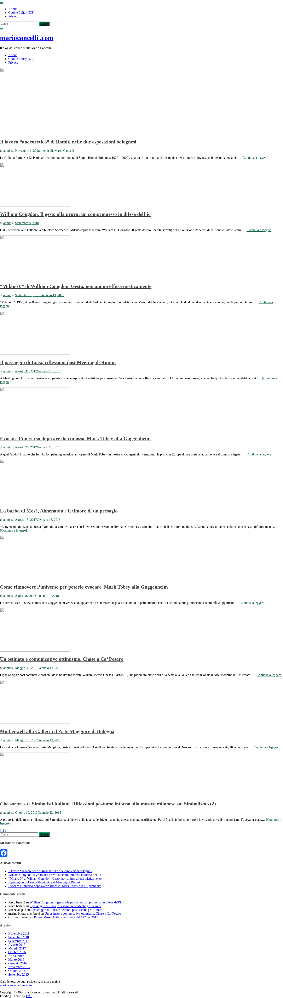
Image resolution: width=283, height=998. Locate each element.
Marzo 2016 (16, 959)
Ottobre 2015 (17, 971)
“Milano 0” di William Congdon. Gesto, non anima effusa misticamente (75, 286)
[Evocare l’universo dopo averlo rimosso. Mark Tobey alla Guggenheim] (35, 429)
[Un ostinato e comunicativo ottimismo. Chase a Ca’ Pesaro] (35, 650)
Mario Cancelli (64, 150)
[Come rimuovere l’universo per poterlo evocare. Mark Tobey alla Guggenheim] (35, 578)
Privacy (13, 16)
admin (7, 150)
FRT (29, 996)
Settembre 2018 (18, 937)
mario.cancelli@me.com (16, 985)
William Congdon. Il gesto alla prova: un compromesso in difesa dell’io (75, 214)
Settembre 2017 (18, 941)
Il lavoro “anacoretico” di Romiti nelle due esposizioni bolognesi (68, 141)
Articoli (48, 150)
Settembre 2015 (18, 974)
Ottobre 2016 (17, 952)
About (12, 9)
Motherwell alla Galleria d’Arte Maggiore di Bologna (57, 731)
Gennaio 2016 (17, 963)
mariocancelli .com (26, 37)
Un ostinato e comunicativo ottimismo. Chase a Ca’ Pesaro (61, 659)
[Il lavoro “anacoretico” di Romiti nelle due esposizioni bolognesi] (70, 133)
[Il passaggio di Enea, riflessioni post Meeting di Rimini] (35, 353)
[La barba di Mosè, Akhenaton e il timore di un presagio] (35, 502)
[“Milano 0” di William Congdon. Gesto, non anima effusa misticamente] (35, 277)
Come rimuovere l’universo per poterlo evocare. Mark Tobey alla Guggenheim (84, 587)
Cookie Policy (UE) (21, 12)
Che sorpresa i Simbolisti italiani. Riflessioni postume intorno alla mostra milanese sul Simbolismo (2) (108, 803)
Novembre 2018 (19, 933)
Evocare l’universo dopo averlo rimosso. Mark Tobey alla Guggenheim (75, 438)
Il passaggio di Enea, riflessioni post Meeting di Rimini (58, 362)
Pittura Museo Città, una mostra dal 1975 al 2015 (66, 917)
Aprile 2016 (16, 956)
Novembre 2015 (19, 967)
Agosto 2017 (16, 944)
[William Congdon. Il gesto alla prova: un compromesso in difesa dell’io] (35, 205)
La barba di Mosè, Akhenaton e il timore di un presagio (59, 511)
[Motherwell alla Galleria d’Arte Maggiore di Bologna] (35, 722)
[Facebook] (141, 853)
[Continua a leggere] (255, 157)
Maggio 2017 (17, 948)
